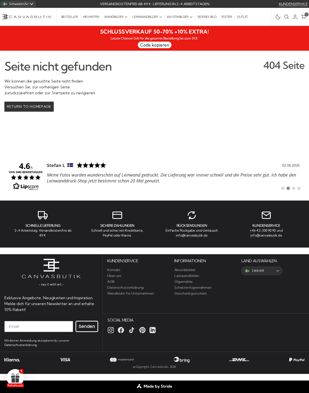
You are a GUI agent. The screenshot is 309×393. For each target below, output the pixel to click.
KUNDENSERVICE (293, 4)
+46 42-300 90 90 (263, 230)
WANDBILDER (113, 17)
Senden (87, 326)
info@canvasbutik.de (192, 235)
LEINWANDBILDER (145, 17)
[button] (296, 17)
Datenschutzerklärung (20, 345)
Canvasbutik (159, 367)
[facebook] (121, 330)
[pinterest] (142, 330)
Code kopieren (154, 45)
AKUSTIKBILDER (177, 17)
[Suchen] (286, 17)
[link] (154, 176)
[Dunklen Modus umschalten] (276, 17)
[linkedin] (152, 330)
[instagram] (110, 330)
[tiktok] (132, 330)
